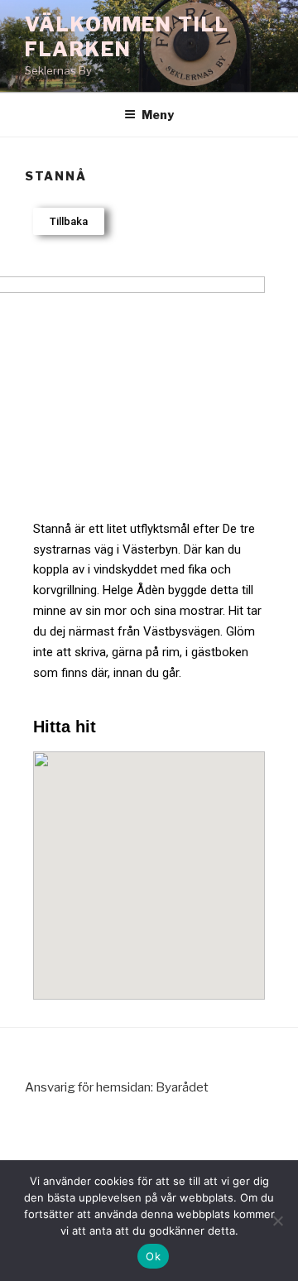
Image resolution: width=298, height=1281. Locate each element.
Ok (153, 1256)
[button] (68, 221)
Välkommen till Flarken (127, 36)
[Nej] (277, 1220)
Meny (158, 115)
